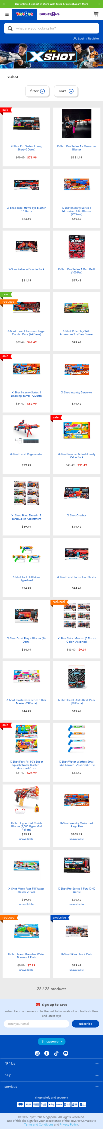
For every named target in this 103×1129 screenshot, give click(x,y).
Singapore (50, 1041)
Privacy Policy (69, 1124)
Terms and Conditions (38, 1124)
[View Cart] (96, 14)
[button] (4, 4)
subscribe (85, 1024)
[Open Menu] (7, 14)
